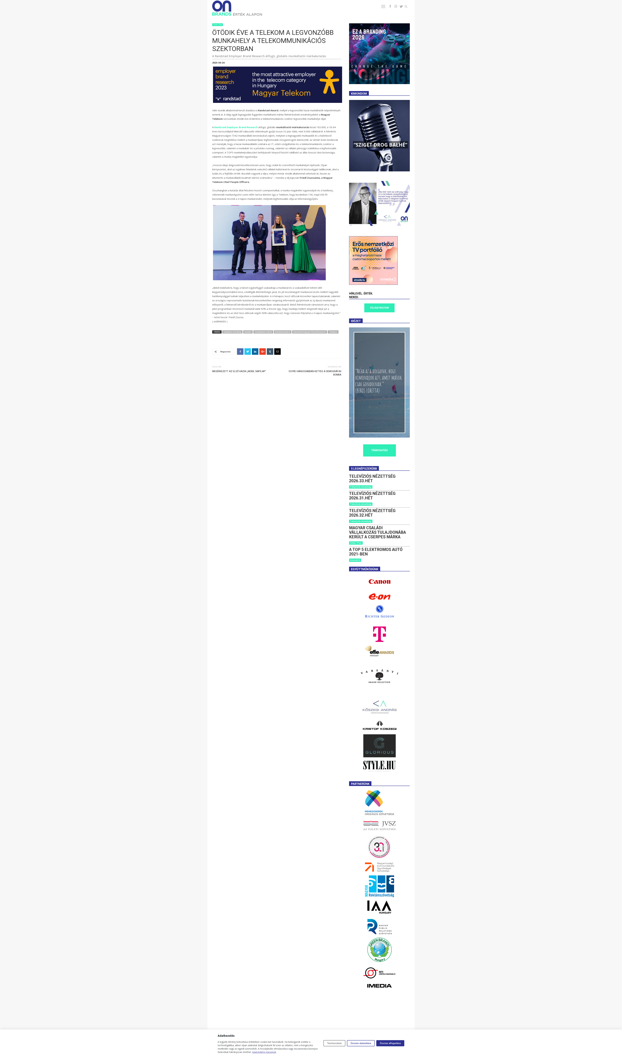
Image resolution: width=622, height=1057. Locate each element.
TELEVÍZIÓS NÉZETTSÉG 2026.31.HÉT (372, 495)
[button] (408, 7)
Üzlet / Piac (217, 24)
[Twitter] (401, 6)
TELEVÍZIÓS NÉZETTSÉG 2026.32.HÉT (372, 513)
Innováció (355, 560)
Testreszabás (334, 1043)
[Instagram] (395, 6)
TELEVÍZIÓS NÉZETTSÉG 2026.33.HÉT (372, 478)
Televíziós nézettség (360, 486)
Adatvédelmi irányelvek (264, 1052)
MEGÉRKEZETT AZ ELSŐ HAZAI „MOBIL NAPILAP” (239, 371)
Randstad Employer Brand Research (310, 332)
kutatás (248, 332)
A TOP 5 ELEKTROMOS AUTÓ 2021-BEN (376, 551)
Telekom (333, 332)
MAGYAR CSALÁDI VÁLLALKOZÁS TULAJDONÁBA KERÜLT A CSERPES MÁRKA (377, 532)
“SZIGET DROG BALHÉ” (380, 144)
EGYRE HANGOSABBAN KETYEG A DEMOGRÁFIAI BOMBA (315, 373)
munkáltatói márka (263, 332)
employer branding (232, 332)
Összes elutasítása (361, 1043)
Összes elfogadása (390, 1043)
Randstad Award (282, 332)
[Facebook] (390, 6)
